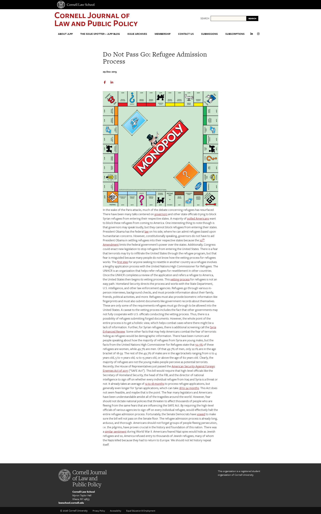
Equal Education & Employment (140, 510)
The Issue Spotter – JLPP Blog (100, 34)
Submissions (209, 34)
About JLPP (65, 34)
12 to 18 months (154, 383)
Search (204, 18)
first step (122, 262)
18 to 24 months (189, 388)
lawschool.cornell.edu (71, 502)
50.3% (199, 344)
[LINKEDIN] (251, 35)
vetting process (180, 279)
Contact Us (186, 34)
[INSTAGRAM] (258, 35)
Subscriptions (235, 34)
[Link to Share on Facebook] (105, 82)
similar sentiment (115, 431)
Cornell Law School (83, 491)
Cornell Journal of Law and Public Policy (96, 19)
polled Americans (198, 218)
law (146, 231)
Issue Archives (137, 34)
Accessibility (115, 510)
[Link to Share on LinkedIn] (112, 82)
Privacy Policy (99, 510)
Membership (163, 34)
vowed (201, 414)
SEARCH (252, 18)
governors (160, 214)
